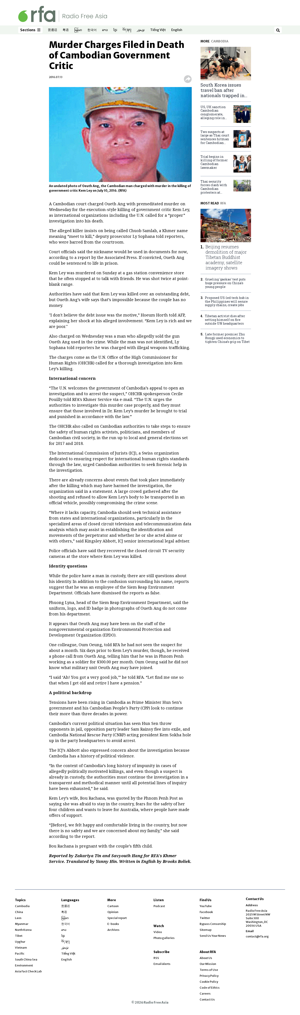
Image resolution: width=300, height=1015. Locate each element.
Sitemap (205, 930)
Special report (117, 918)
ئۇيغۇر (141, 30)
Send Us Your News (213, 936)
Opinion (112, 912)
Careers (205, 993)
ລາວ (105, 30)
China (19, 912)
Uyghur (20, 942)
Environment (24, 965)
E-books (113, 924)
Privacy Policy (209, 976)
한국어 (92, 30)
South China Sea (26, 959)
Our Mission (208, 964)
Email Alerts (162, 964)
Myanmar (21, 924)
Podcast (159, 906)
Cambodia (22, 906)
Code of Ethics (210, 988)
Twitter (205, 918)
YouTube (206, 906)
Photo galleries (164, 938)
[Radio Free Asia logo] (62, 13)
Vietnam (21, 948)
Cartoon (113, 906)
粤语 (66, 30)
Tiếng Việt (158, 30)
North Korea (23, 930)
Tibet (18, 936)
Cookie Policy (209, 982)
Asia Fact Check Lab (28, 971)
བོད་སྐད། (127, 30)
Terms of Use (209, 970)
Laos (18, 918)
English (176, 30)
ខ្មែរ (115, 30)
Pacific (19, 953)
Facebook (206, 912)
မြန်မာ (78, 30)
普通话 (52, 30)
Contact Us (207, 999)
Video (158, 932)
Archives (113, 930)
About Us (206, 958)
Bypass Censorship (213, 924)
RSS (156, 958)
